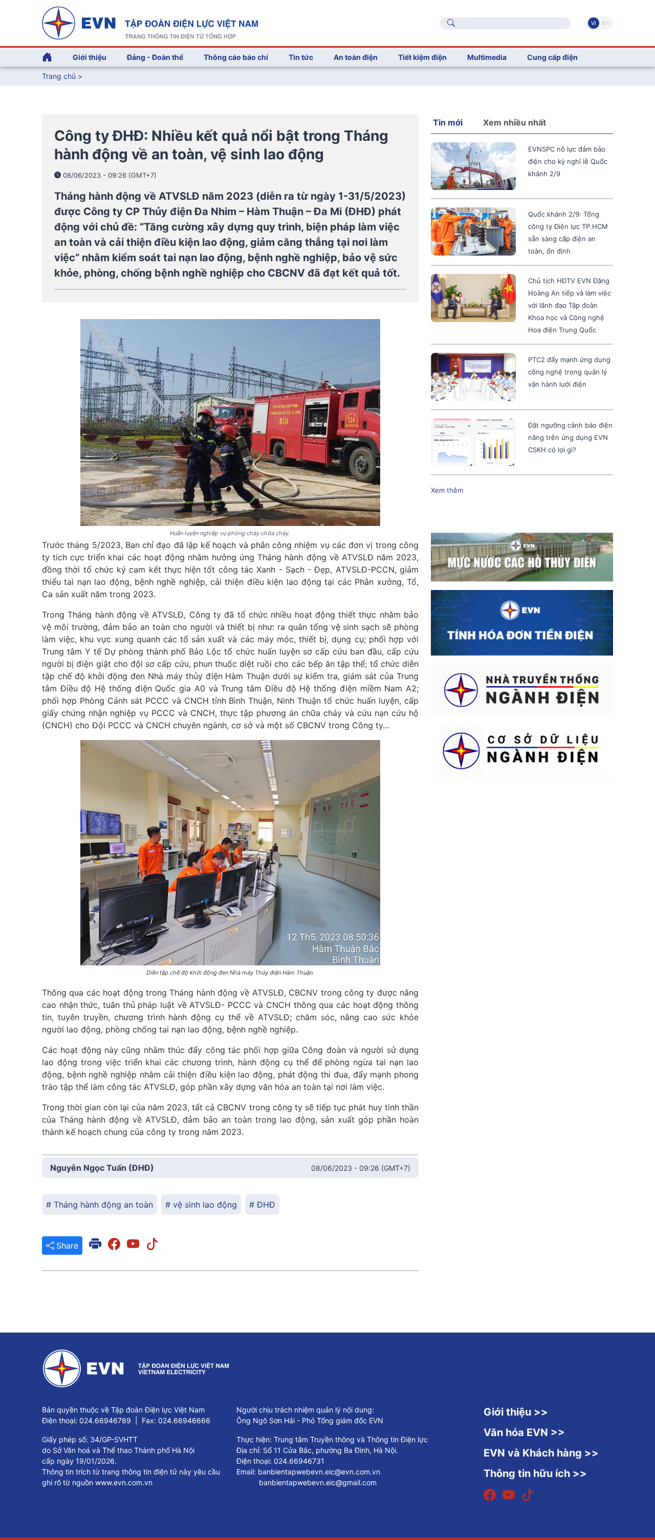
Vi (594, 23)
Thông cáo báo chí (236, 57)
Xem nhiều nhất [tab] (514, 122)
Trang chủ (59, 76)
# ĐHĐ (262, 1204)
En (605, 23)
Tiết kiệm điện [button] (422, 57)
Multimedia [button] (487, 57)
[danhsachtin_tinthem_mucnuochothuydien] (522, 557)
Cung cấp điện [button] (552, 57)
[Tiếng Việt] (150, 22)
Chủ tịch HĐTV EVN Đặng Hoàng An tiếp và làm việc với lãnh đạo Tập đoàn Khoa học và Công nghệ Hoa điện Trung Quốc (569, 305)
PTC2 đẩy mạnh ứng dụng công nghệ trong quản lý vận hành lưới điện (569, 371)
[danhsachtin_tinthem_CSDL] (522, 750)
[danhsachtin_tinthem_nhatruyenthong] (522, 689)
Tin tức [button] (301, 57)
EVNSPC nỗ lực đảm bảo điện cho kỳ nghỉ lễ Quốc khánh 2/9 (567, 161)
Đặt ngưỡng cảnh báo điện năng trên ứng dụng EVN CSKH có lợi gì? (570, 437)
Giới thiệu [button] (89, 57)
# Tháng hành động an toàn (99, 1204)
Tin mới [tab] (448, 122)
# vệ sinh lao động (201, 1204)
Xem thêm (447, 490)
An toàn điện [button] (356, 57)
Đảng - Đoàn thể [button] (155, 57)
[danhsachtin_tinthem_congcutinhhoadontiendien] (522, 622)
